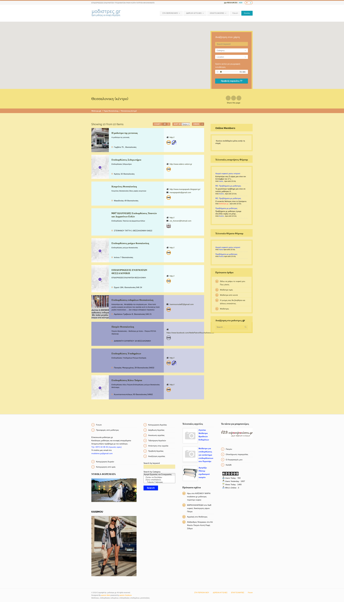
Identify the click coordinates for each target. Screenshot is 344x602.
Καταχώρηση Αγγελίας (157, 425)
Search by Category (152, 472)
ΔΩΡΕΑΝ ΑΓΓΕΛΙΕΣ (194, 13)
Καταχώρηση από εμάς (106, 467)
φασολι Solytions (125, 595)
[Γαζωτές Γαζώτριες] (159, 482)
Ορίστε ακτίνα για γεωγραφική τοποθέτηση (227, 65)
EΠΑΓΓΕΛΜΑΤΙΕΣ (217, 13)
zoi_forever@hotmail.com (180, 221)
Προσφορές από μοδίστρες (107, 430)
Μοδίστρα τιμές (226, 290)
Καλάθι (229, 465)
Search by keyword (152, 463)
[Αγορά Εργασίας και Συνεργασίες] (159, 474)
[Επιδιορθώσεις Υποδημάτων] (174, 142)
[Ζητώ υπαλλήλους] (159, 480)
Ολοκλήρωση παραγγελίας (237, 454)
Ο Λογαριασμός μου (234, 460)
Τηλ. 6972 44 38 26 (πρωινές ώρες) (106, 447)
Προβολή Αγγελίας (156, 451)
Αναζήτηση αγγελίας (156, 456)
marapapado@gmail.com (180, 192)
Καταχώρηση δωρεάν (105, 462)
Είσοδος (247, 13)
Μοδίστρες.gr (223, 204)
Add (240, 3)
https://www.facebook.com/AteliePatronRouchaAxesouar (190, 333)
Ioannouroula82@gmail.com (182, 304)
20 (165, 124)
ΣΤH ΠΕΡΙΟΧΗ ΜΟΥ (170, 13)
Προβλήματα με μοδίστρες (226, 208)
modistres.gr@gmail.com (102, 453)
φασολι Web (105, 595)
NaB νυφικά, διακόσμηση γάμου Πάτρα (199, 508)
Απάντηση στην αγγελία (158, 446)
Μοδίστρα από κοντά (229, 295)
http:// (172, 137)
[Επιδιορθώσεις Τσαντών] (168, 226)
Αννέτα (221, 194)
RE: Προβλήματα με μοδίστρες (228, 186)
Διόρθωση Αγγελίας (156, 430)
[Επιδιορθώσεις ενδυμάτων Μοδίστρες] (168, 142)
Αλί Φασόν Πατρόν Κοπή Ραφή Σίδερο (200, 525)
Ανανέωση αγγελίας (156, 435)
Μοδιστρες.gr (96, 111)
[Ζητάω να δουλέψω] (159, 477)
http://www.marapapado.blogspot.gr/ (185, 189)
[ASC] (202, 124)
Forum (235, 13)
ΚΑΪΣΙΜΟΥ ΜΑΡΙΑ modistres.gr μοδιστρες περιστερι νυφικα (198, 496)
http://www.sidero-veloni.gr (181, 164)
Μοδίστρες (224, 309)
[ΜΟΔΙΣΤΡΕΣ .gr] (106, 13)
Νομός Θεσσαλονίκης (111, 111)
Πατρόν (229, 449)
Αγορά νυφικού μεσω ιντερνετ (227, 173)
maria (221, 181)
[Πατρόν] (168, 338)
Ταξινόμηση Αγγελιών (157, 440)
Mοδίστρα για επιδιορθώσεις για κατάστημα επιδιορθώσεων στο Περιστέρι (206, 454)
